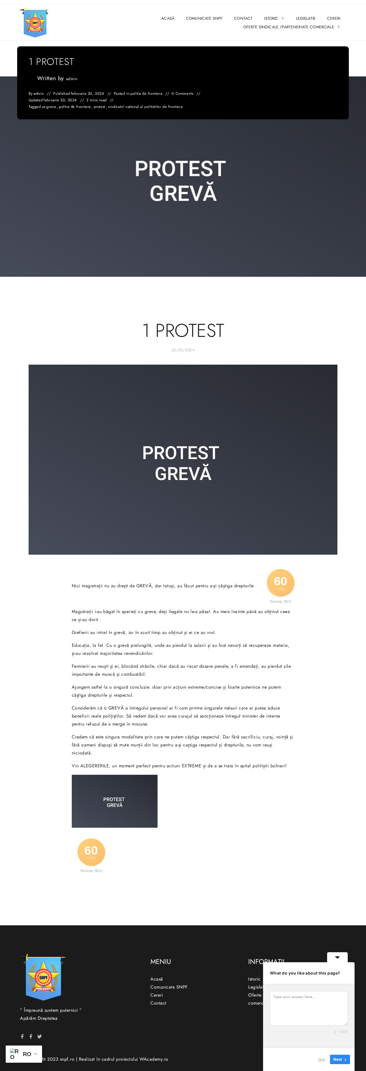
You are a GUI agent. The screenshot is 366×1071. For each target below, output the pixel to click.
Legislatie (306, 18)
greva (51, 106)
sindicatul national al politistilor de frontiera (145, 106)
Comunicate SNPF (204, 18)
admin (71, 79)
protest (99, 106)
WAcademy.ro (154, 1059)
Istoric (271, 18)
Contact (243, 18)
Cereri (333, 18)
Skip (321, 1059)
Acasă (167, 18)
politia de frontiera (146, 93)
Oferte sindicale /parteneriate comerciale (288, 27)
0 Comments (182, 93)
